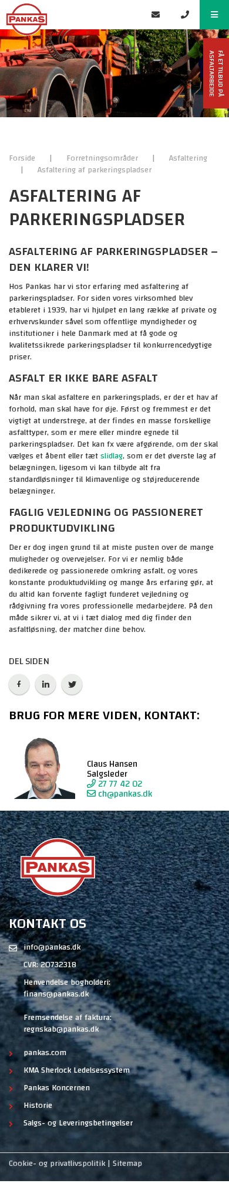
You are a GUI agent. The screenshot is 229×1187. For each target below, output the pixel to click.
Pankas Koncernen (56, 1088)
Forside (23, 158)
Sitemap (127, 1163)
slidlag (111, 456)
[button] (214, 14)
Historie (37, 1105)
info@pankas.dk (51, 947)
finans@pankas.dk (56, 994)
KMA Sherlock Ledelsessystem (76, 1070)
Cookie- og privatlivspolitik (57, 1163)
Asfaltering (188, 158)
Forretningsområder (103, 158)
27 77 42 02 (119, 784)
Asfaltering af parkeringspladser (94, 170)
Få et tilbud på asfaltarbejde (216, 73)
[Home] (70, 14)
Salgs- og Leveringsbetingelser (78, 1123)
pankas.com (44, 1053)
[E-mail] (155, 14)
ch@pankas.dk (124, 794)
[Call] (185, 14)
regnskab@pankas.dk (61, 1029)
